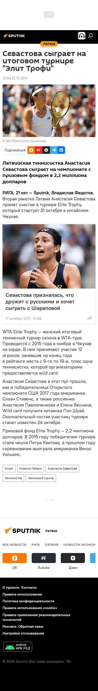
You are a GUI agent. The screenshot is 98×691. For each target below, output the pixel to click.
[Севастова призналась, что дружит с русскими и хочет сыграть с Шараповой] (49, 256)
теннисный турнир (41, 478)
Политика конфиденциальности (28, 601)
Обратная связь (30, 626)
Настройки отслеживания (23, 633)
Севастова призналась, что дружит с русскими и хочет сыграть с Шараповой (40, 301)
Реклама (9, 626)
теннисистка (13, 478)
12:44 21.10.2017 (15, 78)
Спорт (9, 468)
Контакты (29, 587)
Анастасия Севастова (62, 468)
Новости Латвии (30, 468)
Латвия (51, 544)
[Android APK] (18, 647)
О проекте (11, 587)
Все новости (14, 544)
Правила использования (22, 594)
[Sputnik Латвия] (15, 37)
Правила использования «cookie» (30, 608)
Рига (35, 544)
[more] (90, 318)
